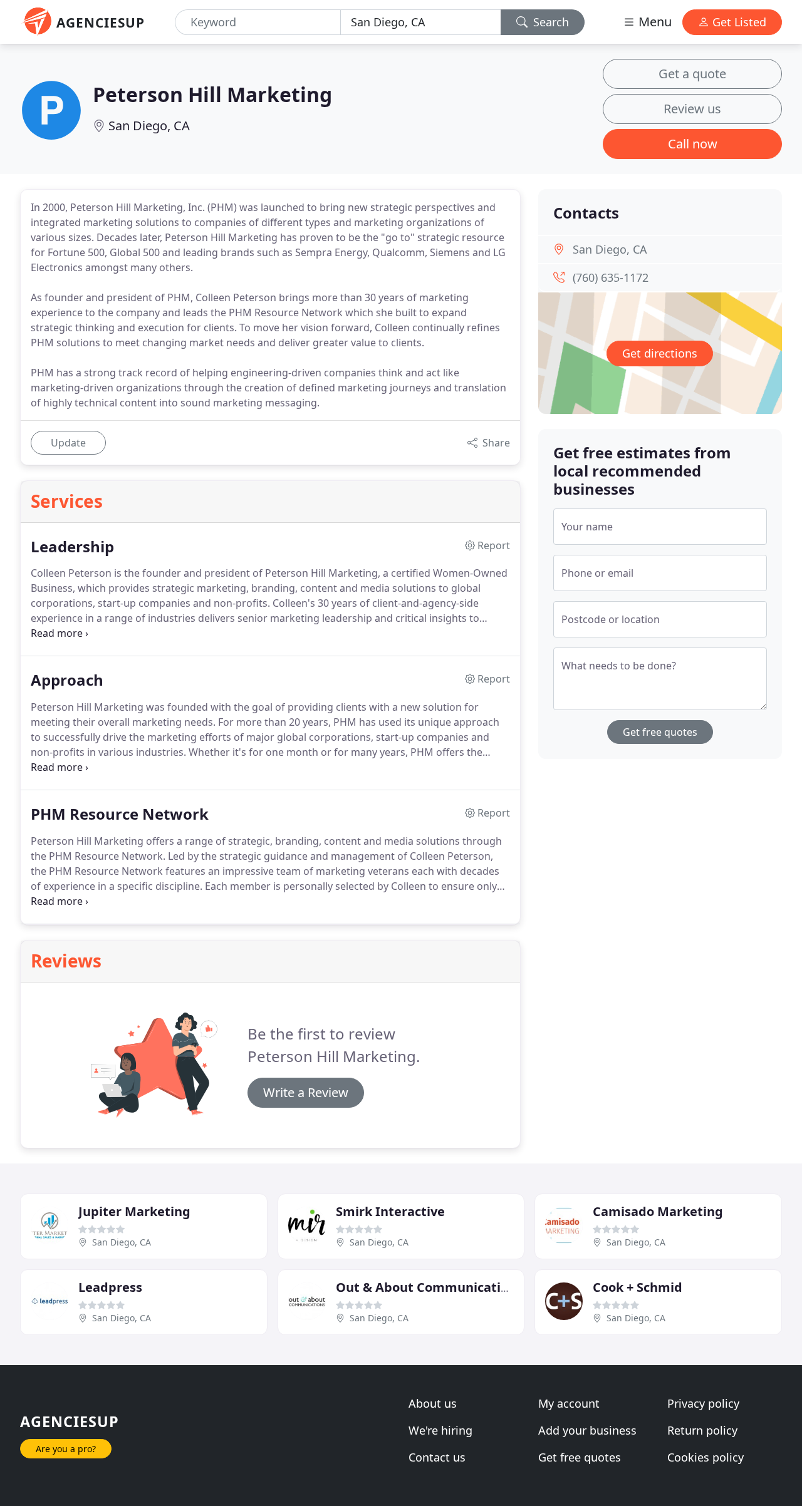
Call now (692, 143)
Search (549, 21)
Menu (653, 21)
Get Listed (737, 21)
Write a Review (305, 1092)
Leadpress (110, 1287)
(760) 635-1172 (610, 277)
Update (68, 443)
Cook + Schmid (637, 1287)
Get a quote (692, 73)
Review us (692, 108)
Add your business (587, 1430)
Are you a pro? (66, 1449)
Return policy (702, 1430)
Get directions (659, 353)
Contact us (437, 1457)
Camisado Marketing (658, 1211)
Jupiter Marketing (134, 1211)
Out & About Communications (429, 1287)
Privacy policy (703, 1403)
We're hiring (440, 1430)
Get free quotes (660, 732)
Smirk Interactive (390, 1211)
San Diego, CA (149, 125)
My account (569, 1403)
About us (433, 1403)
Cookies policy (705, 1457)
